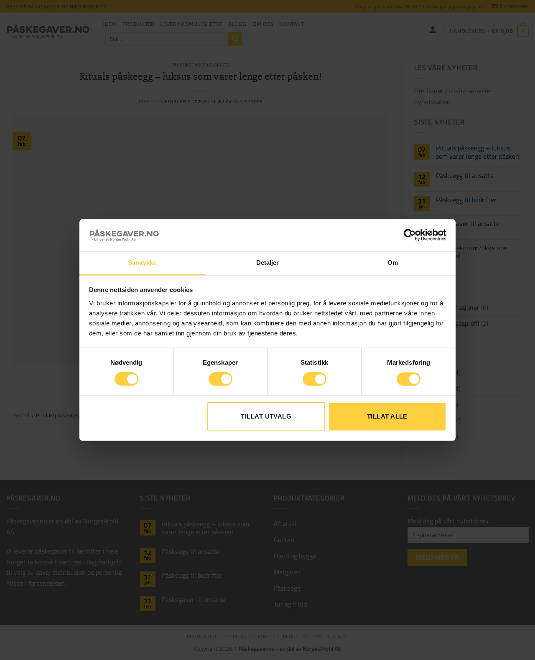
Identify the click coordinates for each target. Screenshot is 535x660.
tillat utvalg (266, 416)
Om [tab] (392, 262)
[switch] (220, 379)
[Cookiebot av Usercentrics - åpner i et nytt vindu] (409, 235)
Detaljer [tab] (267, 262)
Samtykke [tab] (142, 262)
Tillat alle (387, 416)
